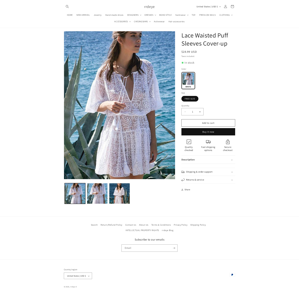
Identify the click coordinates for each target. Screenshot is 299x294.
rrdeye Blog (167, 230)
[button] (67, 6)
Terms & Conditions (161, 224)
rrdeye (72, 287)
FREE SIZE (190, 98)
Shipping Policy (198, 224)
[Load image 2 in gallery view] (97, 193)
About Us (143, 224)
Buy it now (208, 131)
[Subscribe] (174, 248)
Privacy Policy (180, 224)
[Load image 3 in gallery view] (119, 193)
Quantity (185, 105)
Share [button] (187, 189)
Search (94, 224)
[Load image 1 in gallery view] (75, 193)
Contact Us (130, 224)
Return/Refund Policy (111, 224)
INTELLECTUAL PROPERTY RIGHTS (142, 230)
